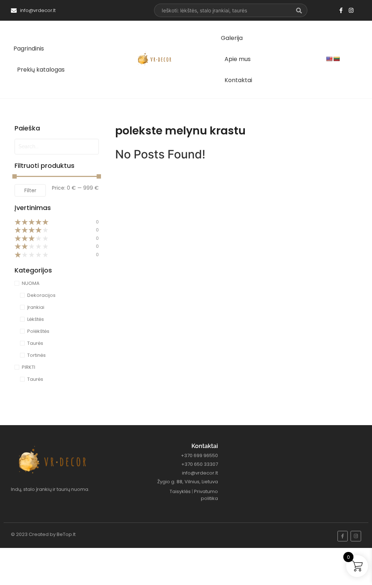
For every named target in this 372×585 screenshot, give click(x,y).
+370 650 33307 (199, 464)
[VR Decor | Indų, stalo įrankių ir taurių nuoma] (155, 59)
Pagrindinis (28, 48)
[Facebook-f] (341, 10)
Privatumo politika (206, 495)
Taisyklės (180, 491)
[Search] (299, 10)
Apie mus (238, 59)
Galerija (232, 38)
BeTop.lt (66, 534)
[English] (329, 59)
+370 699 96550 (199, 455)
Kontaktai (238, 80)
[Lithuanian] (336, 59)
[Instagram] (351, 10)
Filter (30, 190)
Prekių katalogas (41, 69)
